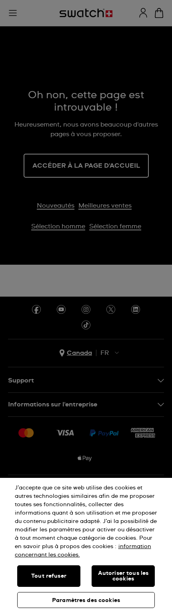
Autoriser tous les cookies (123, 576)
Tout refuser (48, 576)
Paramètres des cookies (86, 600)
